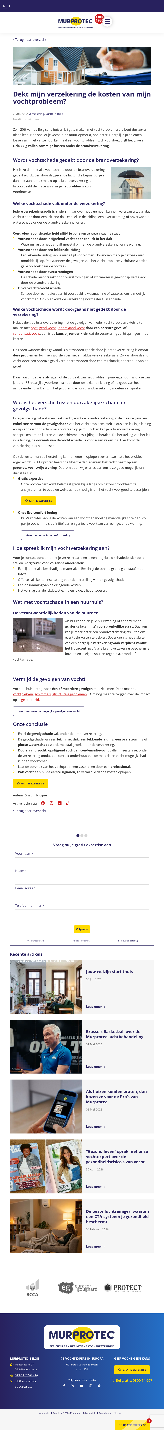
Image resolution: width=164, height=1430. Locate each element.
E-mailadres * (25, 888)
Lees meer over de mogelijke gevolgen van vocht (48, 711)
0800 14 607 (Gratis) (26, 1375)
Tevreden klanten (81, 940)
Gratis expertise (40, 501)
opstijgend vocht (43, 328)
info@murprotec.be (26, 1381)
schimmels (43, 694)
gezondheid (30, 700)
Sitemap (118, 1413)
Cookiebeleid (105, 1413)
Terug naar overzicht (30, 39)
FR (11, 6)
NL (5, 6)
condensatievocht (26, 333)
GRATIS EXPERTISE (134, 1369)
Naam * (21, 871)
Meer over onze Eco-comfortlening (47, 535)
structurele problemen (69, 694)
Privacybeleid (89, 1413)
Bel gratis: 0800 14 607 (133, 1380)
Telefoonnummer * (29, 905)
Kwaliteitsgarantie (35, 940)
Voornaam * (24, 853)
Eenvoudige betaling (128, 940)
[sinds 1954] (76, 22)
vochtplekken (23, 694)
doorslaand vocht (71, 328)
